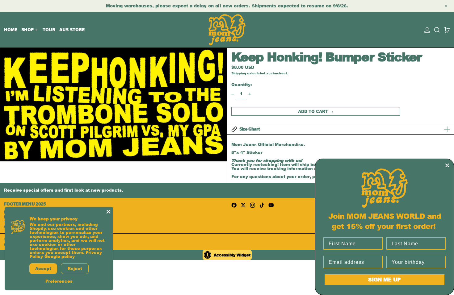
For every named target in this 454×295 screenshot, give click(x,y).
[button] (437, 30)
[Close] (108, 212)
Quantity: (241, 84)
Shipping (238, 73)
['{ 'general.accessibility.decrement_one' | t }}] (232, 94)
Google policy (59, 256)
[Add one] (249, 94)
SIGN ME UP (384, 279)
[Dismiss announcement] (446, 6)
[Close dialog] (447, 165)
